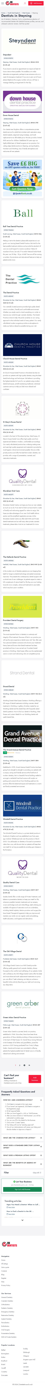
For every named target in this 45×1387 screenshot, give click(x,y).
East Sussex (13, 959)
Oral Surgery (5, 1330)
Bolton (3, 1357)
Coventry (4, 1372)
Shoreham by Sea (8, 300)
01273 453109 (8, 426)
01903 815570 (8, 58)
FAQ (2, 1282)
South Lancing (7, 234)
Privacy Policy (5, 1285)
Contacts (4, 1271)
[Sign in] (25, 3)
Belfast (3, 1350)
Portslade (6, 959)
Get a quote (5, 1267)
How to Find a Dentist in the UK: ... (20, 1211)
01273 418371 (8, 955)
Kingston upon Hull (29, 1359)
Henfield (5, 564)
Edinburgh (26, 1352)
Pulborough (6, 1025)
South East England (24, 62)
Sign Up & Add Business (22, 1189)
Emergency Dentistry (7, 1312)
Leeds (25, 1363)
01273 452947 (8, 296)
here (11, 1104)
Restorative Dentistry (7, 1315)
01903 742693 (8, 1021)
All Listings (4, 1264)
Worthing (6, 628)
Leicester (26, 1367)
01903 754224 (8, 230)
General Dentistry (6, 1297)
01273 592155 (8, 823)
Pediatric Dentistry (7, 1308)
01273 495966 (8, 561)
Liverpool (26, 1370)
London (25, 1374)
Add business (35, 1079)
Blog (2, 1274)
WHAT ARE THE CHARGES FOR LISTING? (19, 1138)
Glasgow (26, 1356)
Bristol (3, 1364)
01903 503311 (8, 886)
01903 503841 (8, 757)
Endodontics (5, 1326)
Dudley (25, 1349)
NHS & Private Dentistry (8, 1337)
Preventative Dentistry (8, 1333)
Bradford (4, 1361)
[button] (40, 1173)
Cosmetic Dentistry (7, 1301)
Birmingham (5, 1354)
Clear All (36, 1173)
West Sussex (13, 62)
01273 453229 (8, 362)
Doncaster (4, 1375)
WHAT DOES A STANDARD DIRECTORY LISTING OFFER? (21, 1146)
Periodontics (5, 1322)
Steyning (5, 62)
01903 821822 (8, 624)
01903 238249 (8, 690)
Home (3, 1260)
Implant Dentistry (6, 1319)
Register (3, 1278)
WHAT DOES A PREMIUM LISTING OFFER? (19, 1155)
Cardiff (3, 1368)
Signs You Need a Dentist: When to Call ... (23, 1204)
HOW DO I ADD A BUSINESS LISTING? (18, 1100)
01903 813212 (8, 119)
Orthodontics (5, 1304)
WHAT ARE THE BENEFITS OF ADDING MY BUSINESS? (19, 1164)
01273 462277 (8, 495)
